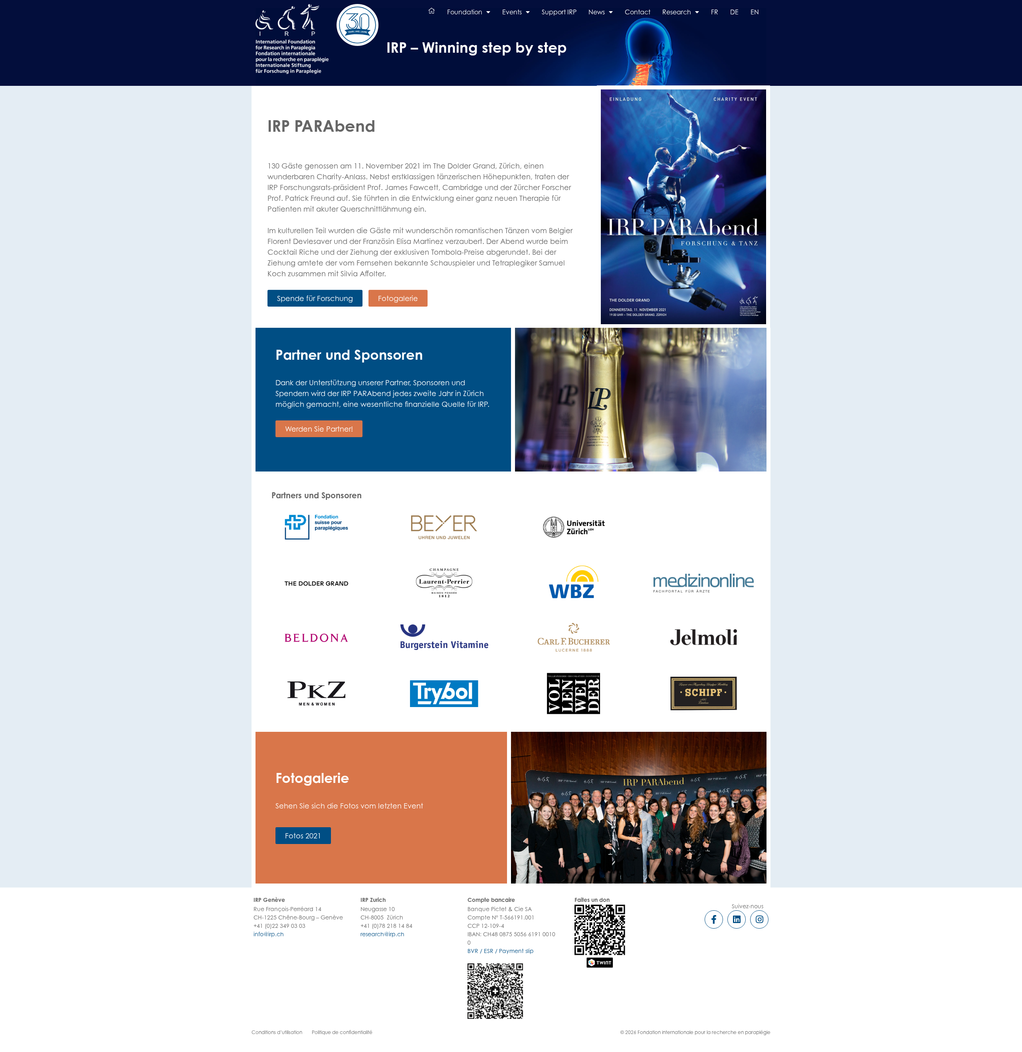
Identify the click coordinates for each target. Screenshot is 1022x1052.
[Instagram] (759, 919)
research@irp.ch (382, 934)
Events (512, 12)
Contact (637, 12)
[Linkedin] (736, 919)
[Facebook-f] (714, 919)
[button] (314, 298)
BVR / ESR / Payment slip (500, 950)
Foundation (464, 12)
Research (676, 12)
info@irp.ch (269, 934)
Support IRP (559, 12)
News (596, 12)
